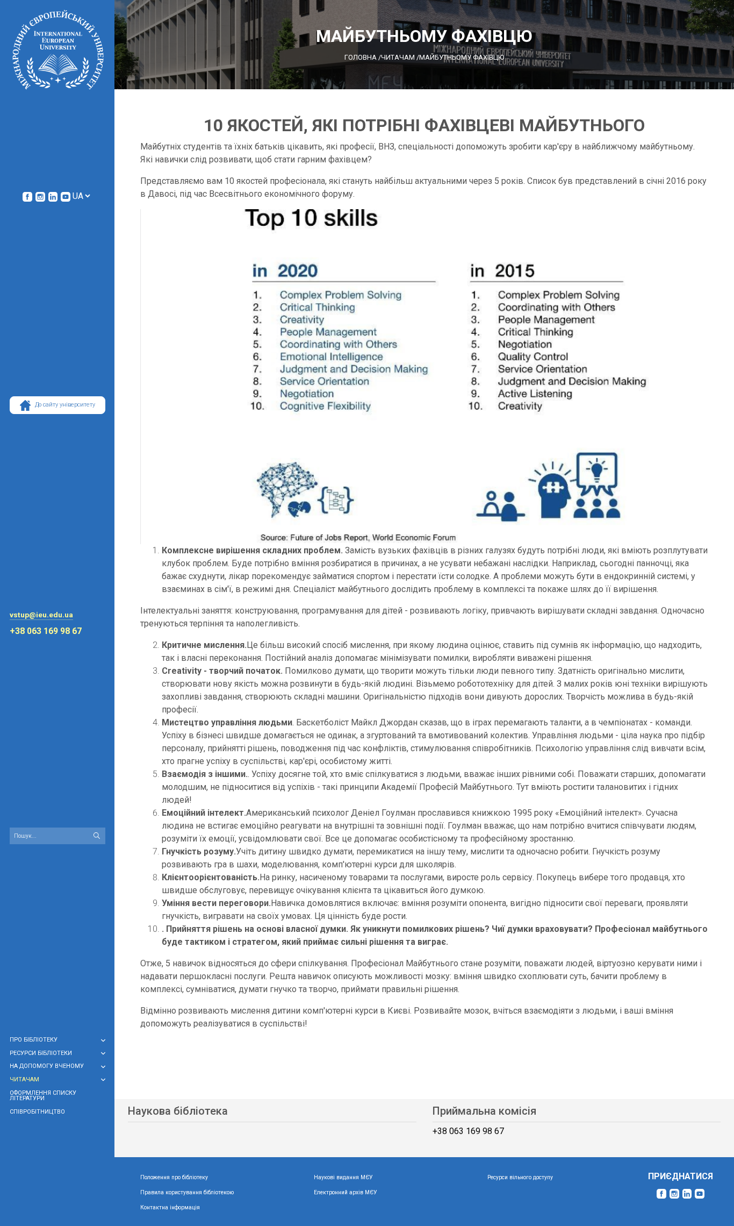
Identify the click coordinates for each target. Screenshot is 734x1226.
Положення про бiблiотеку (174, 1177)
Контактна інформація (170, 1207)
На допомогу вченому (47, 1066)
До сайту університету (65, 404)
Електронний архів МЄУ (345, 1192)
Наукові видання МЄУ (343, 1177)
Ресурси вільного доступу (520, 1177)
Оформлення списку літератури (43, 1095)
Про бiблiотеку (33, 1039)
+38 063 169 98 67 (46, 631)
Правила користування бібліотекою (187, 1192)
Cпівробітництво (37, 1111)
